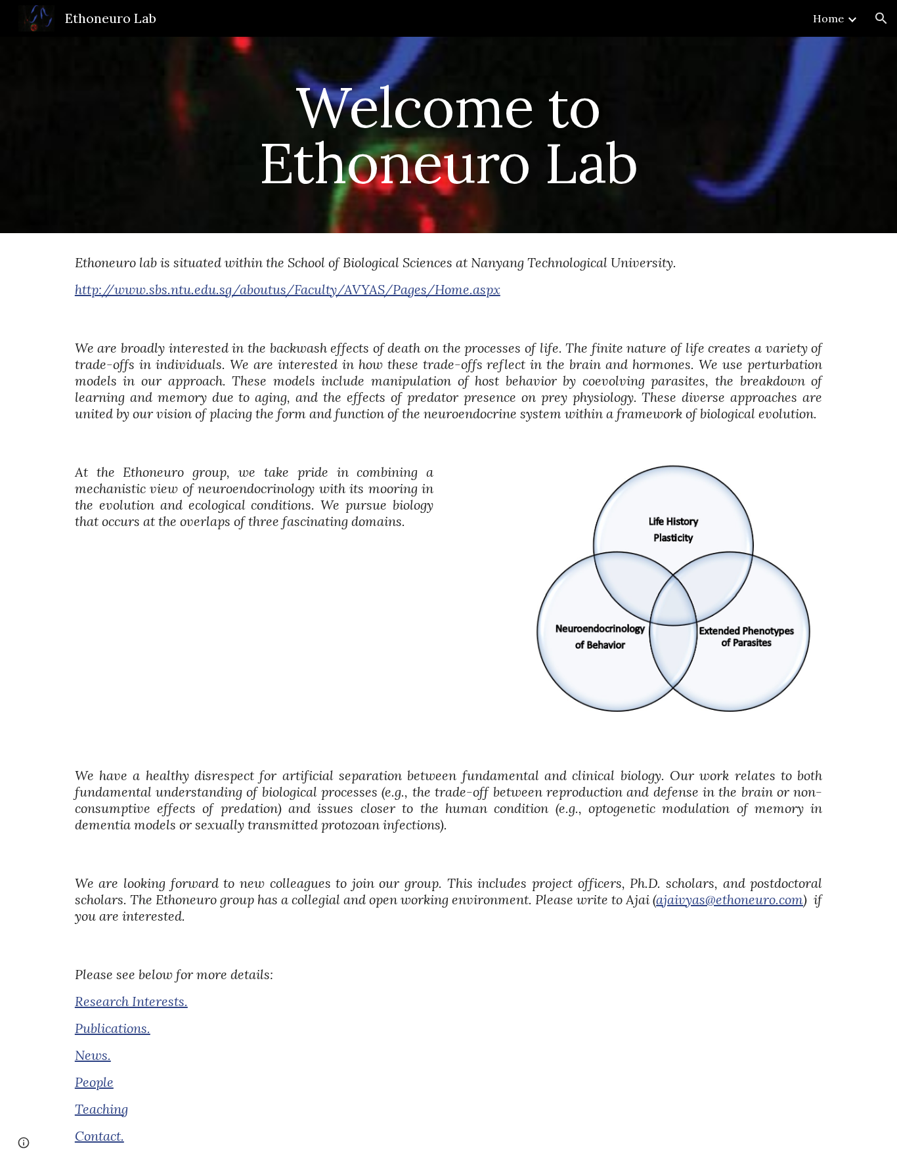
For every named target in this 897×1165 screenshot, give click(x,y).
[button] (881, 18)
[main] (448, 135)
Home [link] (828, 18)
